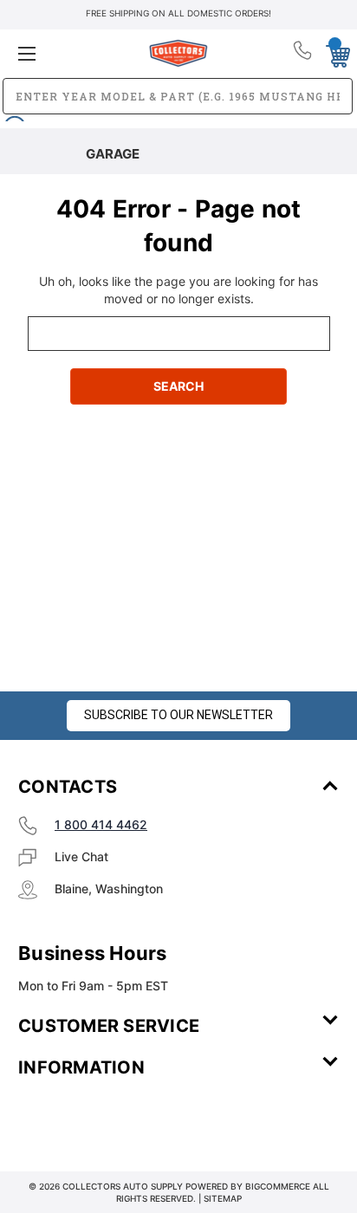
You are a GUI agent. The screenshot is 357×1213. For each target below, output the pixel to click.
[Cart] (333, 53)
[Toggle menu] (71, 53)
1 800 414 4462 (101, 824)
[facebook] (44, 1119)
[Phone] (304, 54)
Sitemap (223, 1198)
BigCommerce (277, 1186)
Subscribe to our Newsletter (178, 715)
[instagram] (92, 1119)
